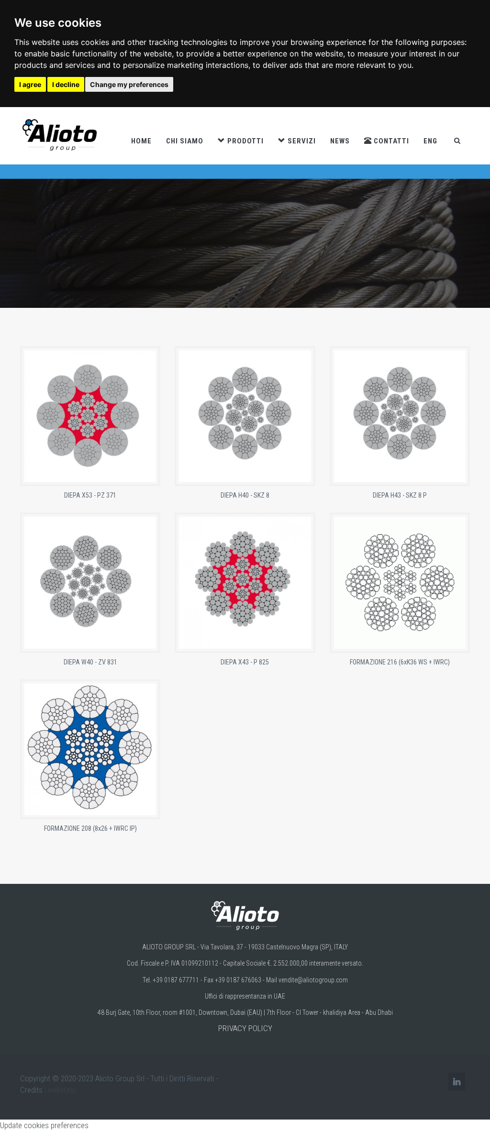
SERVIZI (301, 141)
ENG (430, 141)
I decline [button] (65, 84)
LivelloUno (60, 1090)
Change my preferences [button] (129, 84)
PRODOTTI (244, 141)
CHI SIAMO (184, 141)
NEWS (340, 141)
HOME (141, 141)
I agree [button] (30, 84)
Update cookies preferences (44, 1125)
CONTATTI (390, 141)
